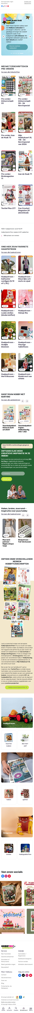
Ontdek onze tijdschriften (27, 2)
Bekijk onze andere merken (8, 1002)
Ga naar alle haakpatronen (11, 252)
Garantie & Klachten (7, 956)
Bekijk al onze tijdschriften (17, 687)
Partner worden (23, 961)
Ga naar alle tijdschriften (10, 72)
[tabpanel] (17, 35)
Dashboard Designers (24, 958)
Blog (2, 983)
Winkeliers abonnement (25, 964)
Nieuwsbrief (4, 3)
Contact (3, 975)
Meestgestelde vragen (7, 1)
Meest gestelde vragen (8, 964)
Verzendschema (6, 977)
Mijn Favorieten (6, 954)
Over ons (4, 980)
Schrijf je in (6, 479)
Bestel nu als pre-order (16, 43)
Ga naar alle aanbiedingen (10, 400)
